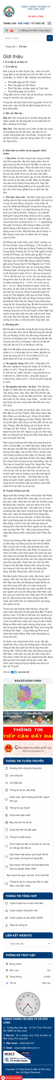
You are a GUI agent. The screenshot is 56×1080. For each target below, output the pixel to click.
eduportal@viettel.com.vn (26, 1047)
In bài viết (25, 671)
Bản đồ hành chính (28, 681)
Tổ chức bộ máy (41, 23)
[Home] (9, 11)
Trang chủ (9, 23)
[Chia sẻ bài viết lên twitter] (15, 671)
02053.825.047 (26, 1043)
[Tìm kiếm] (50, 38)
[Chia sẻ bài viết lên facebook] (12, 671)
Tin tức (23, 46)
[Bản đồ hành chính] (24, 696)
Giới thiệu (24, 23)
